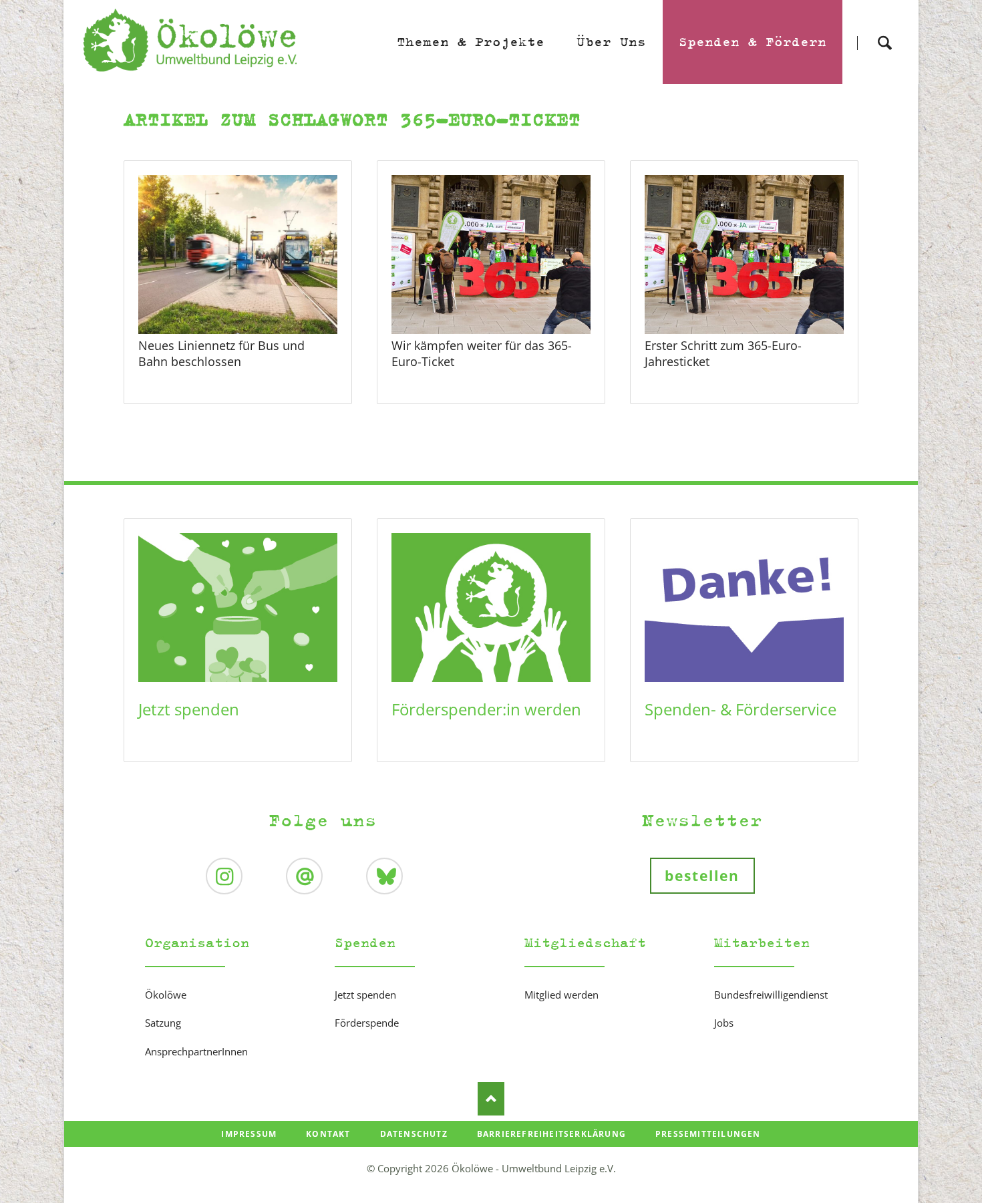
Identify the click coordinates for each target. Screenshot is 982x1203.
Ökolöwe (165, 994)
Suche (884, 31)
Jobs (723, 1022)
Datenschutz (414, 1134)
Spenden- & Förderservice (740, 709)
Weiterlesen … (259, 290)
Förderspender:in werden (486, 709)
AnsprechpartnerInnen (196, 1051)
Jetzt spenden (188, 709)
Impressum (249, 1134)
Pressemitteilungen (708, 1134)
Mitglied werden (561, 994)
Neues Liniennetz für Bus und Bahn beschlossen (221, 353)
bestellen (702, 875)
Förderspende (367, 1022)
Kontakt (328, 1134)
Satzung (163, 1022)
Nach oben (491, 1098)
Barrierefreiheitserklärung (551, 1134)
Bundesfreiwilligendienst (771, 994)
